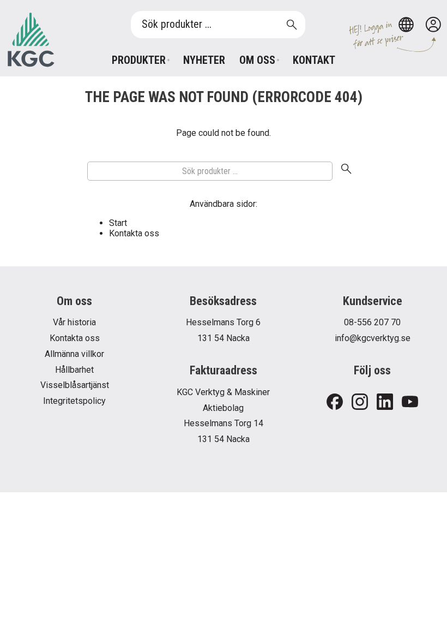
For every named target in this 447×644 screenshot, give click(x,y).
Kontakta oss (134, 233)
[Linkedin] (385, 402)
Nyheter (204, 60)
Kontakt (314, 60)
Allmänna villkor (74, 354)
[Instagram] (360, 402)
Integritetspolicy (74, 401)
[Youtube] (410, 402)
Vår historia (74, 322)
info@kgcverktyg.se (372, 338)
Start (118, 223)
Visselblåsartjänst (74, 385)
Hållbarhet (74, 370)
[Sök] (346, 171)
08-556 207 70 (372, 322)
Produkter (139, 60)
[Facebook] (335, 402)
